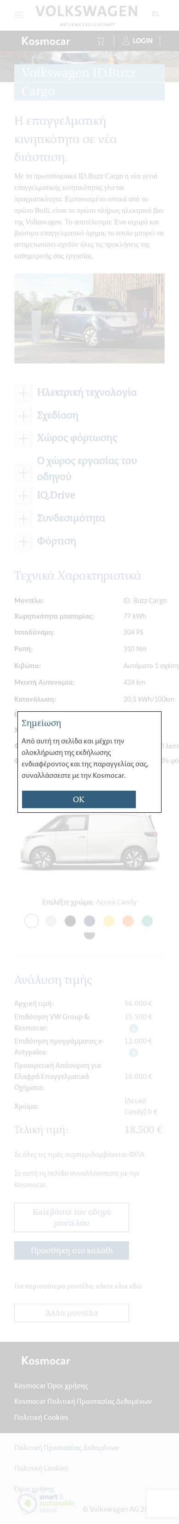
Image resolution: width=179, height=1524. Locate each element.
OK (78, 799)
